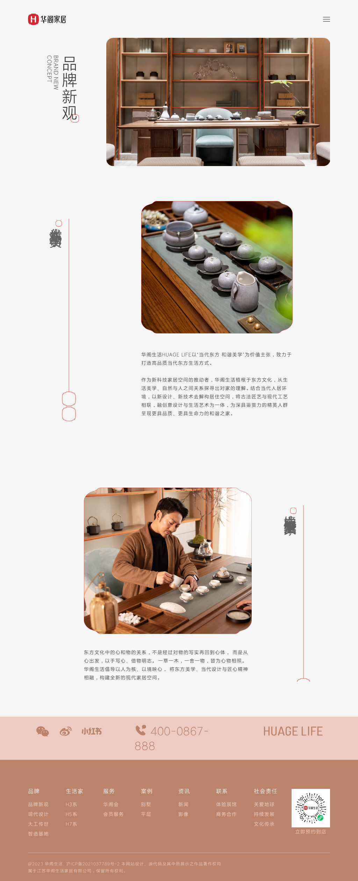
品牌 (34, 791)
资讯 (184, 791)
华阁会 (111, 804)
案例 (147, 791)
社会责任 (266, 791)
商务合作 (226, 814)
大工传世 (38, 823)
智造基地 (38, 833)
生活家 (75, 791)
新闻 (183, 804)
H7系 (72, 823)
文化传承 (264, 823)
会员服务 (113, 814)
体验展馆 (226, 804)
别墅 (146, 804)
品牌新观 (38, 804)
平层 (146, 814)
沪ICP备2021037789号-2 (93, 863)
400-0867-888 (172, 738)
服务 (109, 791)
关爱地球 (264, 804)
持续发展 (264, 814)
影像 (183, 814)
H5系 (72, 814)
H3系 (72, 804)
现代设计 (38, 814)
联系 (222, 791)
